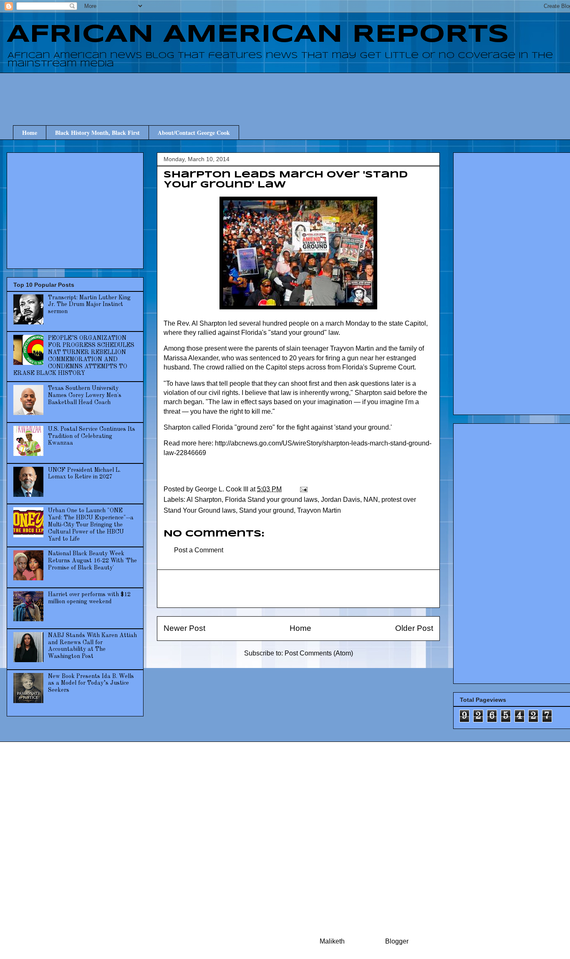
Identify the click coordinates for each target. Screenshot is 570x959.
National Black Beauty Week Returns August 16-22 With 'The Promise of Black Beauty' (92, 561)
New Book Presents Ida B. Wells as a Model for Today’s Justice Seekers (91, 683)
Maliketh (332, 941)
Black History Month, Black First (97, 132)
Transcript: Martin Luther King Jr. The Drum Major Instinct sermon (89, 305)
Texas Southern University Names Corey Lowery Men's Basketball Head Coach (84, 395)
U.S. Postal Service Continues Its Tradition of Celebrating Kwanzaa (91, 436)
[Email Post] (303, 489)
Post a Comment (198, 550)
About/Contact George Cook (194, 132)
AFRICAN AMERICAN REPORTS (258, 35)
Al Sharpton (204, 499)
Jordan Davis (340, 499)
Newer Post (184, 628)
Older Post (414, 628)
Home (29, 132)
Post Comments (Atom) (319, 653)
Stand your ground (266, 510)
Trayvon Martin (319, 510)
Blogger (396, 941)
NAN (370, 499)
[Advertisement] (305, 91)
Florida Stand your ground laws (271, 499)
